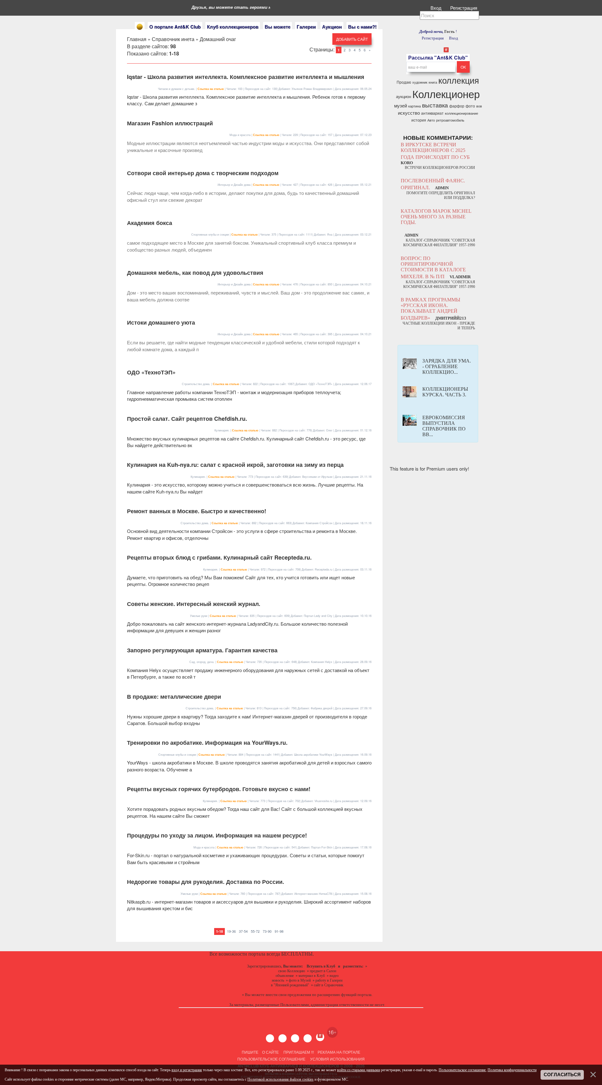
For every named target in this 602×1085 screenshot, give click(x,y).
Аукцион (332, 26)
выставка (435, 105)
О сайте (270, 1052)
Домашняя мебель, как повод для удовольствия (195, 273)
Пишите (250, 1052)
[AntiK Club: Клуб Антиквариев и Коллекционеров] (140, 27)
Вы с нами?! (362, 26)
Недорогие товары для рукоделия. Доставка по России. (205, 882)
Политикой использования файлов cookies (280, 1079)
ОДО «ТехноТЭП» (151, 372)
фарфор (456, 105)
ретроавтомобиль (450, 120)
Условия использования (337, 1059)
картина (414, 106)
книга (433, 82)
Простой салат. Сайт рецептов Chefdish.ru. (187, 419)
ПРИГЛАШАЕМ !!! (299, 1052)
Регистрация (464, 7)
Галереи (306, 26)
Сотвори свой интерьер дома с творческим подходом (202, 173)
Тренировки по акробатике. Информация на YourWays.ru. (207, 742)
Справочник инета (173, 39)
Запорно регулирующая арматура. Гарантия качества (202, 650)
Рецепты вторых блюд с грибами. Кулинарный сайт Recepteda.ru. (219, 557)
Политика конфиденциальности (512, 1070)
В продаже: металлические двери (174, 696)
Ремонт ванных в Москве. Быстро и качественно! (196, 511)
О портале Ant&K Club (175, 26)
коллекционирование (461, 113)
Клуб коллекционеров (232, 26)
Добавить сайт (352, 39)
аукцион (403, 96)
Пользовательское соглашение (271, 1059)
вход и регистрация (187, 1070)
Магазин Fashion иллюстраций (170, 123)
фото (470, 105)
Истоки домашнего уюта (161, 322)
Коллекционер (446, 93)
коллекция (458, 80)
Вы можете (277, 26)
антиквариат (432, 113)
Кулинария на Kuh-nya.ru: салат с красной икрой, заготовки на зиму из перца (235, 465)
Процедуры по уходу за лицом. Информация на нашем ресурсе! (217, 835)
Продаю (404, 82)
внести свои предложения (288, 994)
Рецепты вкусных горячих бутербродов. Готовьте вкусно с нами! (218, 789)
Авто (431, 120)
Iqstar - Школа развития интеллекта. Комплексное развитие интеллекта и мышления (245, 77)
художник (419, 82)
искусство (409, 112)
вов (479, 106)
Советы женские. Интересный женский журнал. (193, 604)
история (418, 120)
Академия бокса (149, 223)
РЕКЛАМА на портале (339, 1052)
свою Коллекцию (291, 971)
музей (400, 105)
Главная (136, 39)
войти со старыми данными (358, 1070)
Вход (436, 7)
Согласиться (562, 1074)
